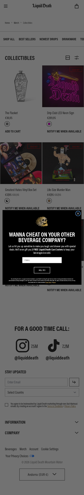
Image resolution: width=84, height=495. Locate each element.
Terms (54, 282)
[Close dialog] (78, 213)
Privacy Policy (48, 282)
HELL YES (42, 270)
